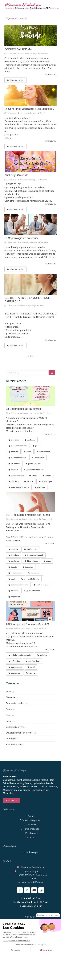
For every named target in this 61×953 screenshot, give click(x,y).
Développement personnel (19, 732)
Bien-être (10, 697)
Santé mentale (13, 744)
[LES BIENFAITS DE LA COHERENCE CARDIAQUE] (30, 284)
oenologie (11, 738)
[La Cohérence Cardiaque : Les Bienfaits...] (30, 95)
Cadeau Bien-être (15, 726)
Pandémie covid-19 (15, 703)
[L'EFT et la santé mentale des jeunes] (30, 502)
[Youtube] (34, 890)
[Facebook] (20, 890)
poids (8, 691)
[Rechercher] (52, 372)
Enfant (9, 709)
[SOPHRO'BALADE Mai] (30, 35)
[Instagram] (41, 890)
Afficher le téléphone (33, 882)
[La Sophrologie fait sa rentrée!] (30, 396)
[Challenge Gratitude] (30, 161)
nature (9, 720)
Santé (9, 715)
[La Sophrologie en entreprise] (30, 224)
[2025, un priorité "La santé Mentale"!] (30, 611)
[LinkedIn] (27, 890)
